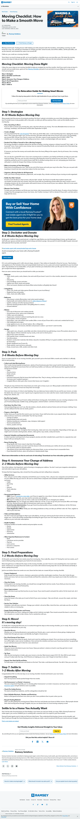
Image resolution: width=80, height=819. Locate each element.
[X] (42, 742)
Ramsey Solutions (15, 34)
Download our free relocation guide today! (58, 455)
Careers (28, 799)
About (59, 799)
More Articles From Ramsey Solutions (67, 766)
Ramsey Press (53, 799)
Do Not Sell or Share (33, 811)
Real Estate (5, 11)
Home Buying (13, 11)
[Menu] (77, 2)
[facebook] (3, 766)
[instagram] (12, 766)
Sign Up (57, 731)
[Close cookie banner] (77, 816)
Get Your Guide (57, 100)
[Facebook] (32, 742)
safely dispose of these (39, 301)
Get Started (22, 799)
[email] (47, 742)
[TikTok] (37, 804)
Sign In (73, 2)
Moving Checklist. (33, 69)
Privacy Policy (66, 103)
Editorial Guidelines (57, 811)
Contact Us (33, 799)
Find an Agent (7, 257)
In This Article (5, 6)
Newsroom (46, 799)
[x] (7, 766)
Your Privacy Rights (22, 811)
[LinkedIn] (37, 742)
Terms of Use (56, 103)
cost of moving (24, 134)
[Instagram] (46, 804)
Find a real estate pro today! (10, 721)
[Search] (69, 2)
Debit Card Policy (5, 811)
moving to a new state (23, 496)
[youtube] (16, 766)
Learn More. (5, 761)
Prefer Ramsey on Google (25, 43)
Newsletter (39, 799)
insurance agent (9, 686)
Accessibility (49, 811)
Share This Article (9, 43)
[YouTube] (42, 804)
